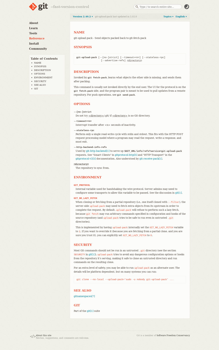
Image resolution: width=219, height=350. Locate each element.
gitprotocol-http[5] (126, 154)
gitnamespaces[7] (84, 296)
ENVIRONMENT (43, 77)
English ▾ (181, 16)
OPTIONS (39, 73)
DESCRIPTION (42, 70)
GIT (36, 88)
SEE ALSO (40, 85)
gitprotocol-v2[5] (86, 158)
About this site (43, 335)
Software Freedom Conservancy (173, 335)
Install (34, 43)
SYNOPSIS (40, 66)
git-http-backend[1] (98, 151)
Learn (33, 28)
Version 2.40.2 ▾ (83, 16)
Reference (36, 38)
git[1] (178, 192)
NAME (37, 63)
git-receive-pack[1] (150, 158)
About (33, 23)
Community (38, 48)
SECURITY (40, 81)
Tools (33, 33)
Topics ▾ (168, 16)
